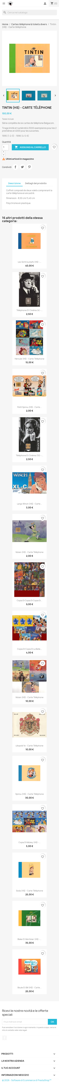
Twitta (22, 167)
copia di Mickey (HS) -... (29, 842)
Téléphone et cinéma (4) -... (29, 310)
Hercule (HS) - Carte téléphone (29, 358)
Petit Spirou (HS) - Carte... (29, 407)
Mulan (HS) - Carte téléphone (29, 552)
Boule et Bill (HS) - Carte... (30, 987)
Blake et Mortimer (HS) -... (29, 939)
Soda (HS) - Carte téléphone (29, 890)
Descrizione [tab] (14, 183)
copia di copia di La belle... (29, 649)
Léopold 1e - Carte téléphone (29, 745)
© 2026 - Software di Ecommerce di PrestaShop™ (26, 1080)
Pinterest (29, 167)
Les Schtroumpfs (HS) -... (29, 262)
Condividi (15, 167)
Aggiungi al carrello (30, 147)
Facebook (4, 1038)
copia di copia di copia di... (29, 600)
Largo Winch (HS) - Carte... (29, 503)
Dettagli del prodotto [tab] (36, 183)
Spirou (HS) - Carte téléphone (29, 794)
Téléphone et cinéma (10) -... (29, 455)
